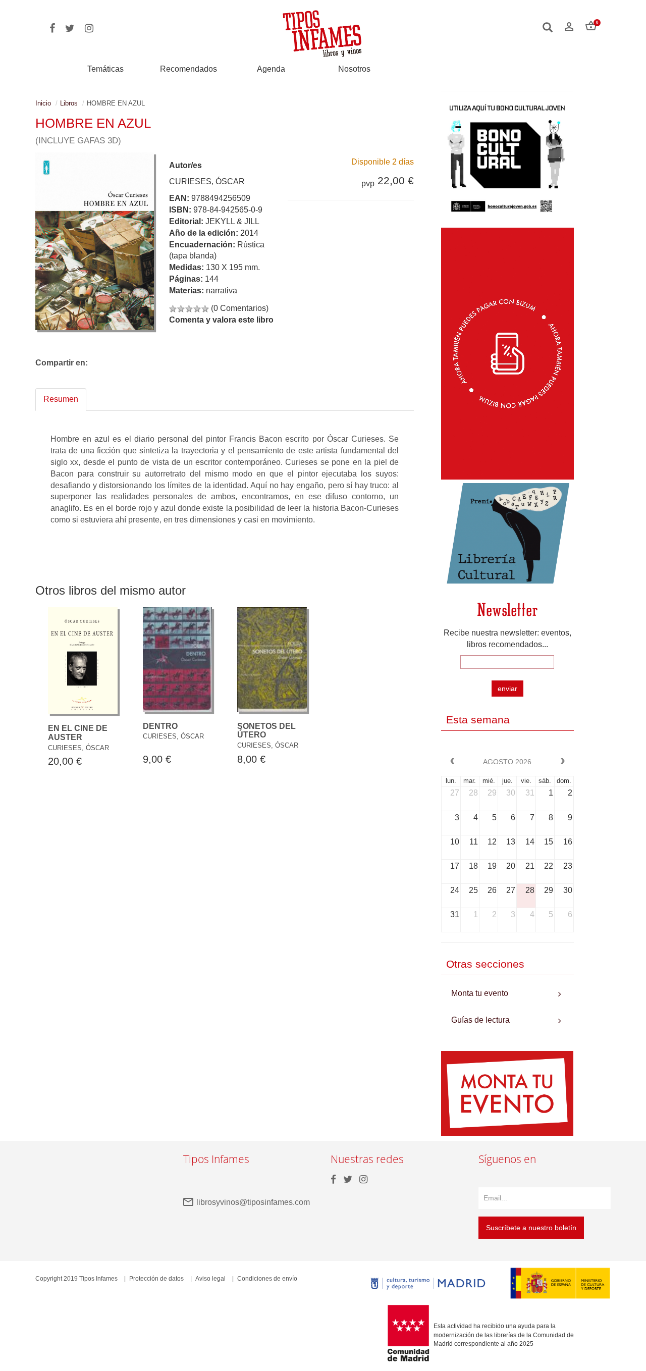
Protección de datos (156, 1278)
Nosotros (354, 69)
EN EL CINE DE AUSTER (77, 733)
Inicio (43, 103)
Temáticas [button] (105, 69)
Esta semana (478, 719)
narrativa (221, 290)
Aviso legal (210, 1278)
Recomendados (188, 69)
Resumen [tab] (60, 399)
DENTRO (160, 726)
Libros (69, 103)
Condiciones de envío (267, 1278)
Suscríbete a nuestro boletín (531, 1228)
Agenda (271, 69)
